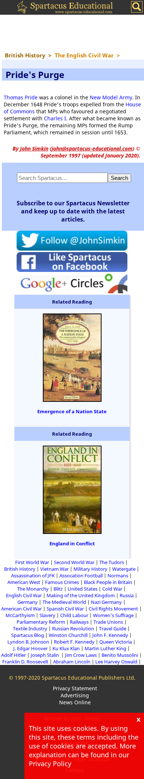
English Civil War (24, 595)
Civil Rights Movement (113, 608)
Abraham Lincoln (71, 661)
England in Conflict (72, 543)
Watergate (124, 569)
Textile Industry (30, 628)
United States (82, 588)
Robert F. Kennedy (74, 641)
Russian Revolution (73, 628)
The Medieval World (64, 602)
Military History (90, 569)
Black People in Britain (108, 582)
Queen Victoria (115, 641)
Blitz (58, 588)
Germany (27, 602)
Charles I (55, 118)
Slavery (47, 615)
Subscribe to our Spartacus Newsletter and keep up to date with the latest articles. (73, 211)
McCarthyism (20, 615)
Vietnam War (54, 569)
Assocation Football (81, 575)
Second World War (74, 562)
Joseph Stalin (45, 655)
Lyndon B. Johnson (28, 641)
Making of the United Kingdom (81, 595)
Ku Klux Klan (66, 648)
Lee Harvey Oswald (116, 661)
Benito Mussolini (120, 655)
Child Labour (74, 615)
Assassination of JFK (33, 575)
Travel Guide (112, 628)
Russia (127, 595)
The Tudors (111, 562)
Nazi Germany (106, 602)
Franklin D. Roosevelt (25, 661)
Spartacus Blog (27, 635)
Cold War (112, 588)
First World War (32, 562)
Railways (79, 622)
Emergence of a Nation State (72, 411)
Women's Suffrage (113, 615)
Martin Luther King (105, 648)
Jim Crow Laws (81, 655)
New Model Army (111, 97)
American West (23, 582)
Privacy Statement (75, 688)
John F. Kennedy (110, 635)
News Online (75, 702)
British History (19, 569)
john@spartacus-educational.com (92, 148)
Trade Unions (108, 622)
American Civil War (21, 608)
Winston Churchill (68, 635)
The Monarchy (33, 588)
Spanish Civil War (65, 608)
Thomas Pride (21, 97)
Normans (117, 575)
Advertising (75, 695)
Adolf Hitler (13, 655)
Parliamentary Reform (41, 622)
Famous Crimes (62, 582)
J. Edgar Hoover (30, 648)
